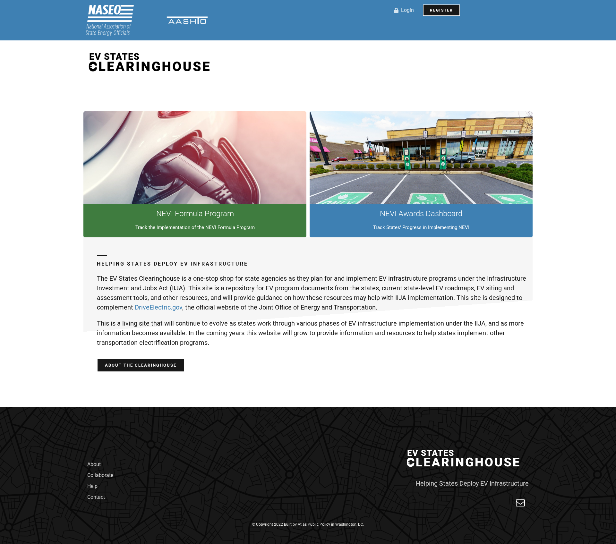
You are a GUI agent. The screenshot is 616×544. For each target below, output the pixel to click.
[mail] (520, 503)
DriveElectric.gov (158, 307)
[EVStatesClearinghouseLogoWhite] (464, 448)
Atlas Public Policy (314, 524)
